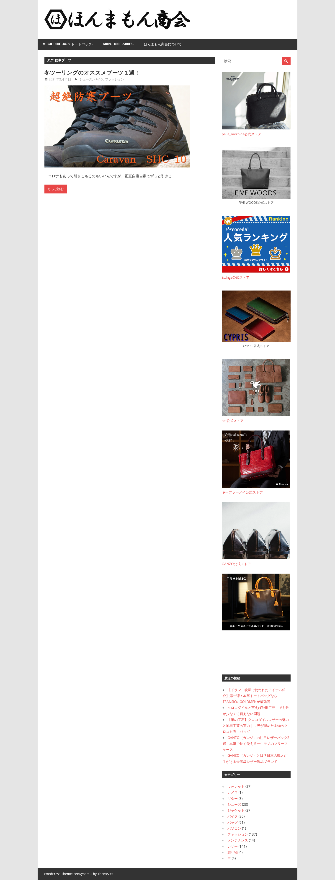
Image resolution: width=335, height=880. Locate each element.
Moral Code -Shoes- (118, 44)
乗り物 (232, 852)
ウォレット (236, 786)
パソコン (234, 828)
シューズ (86, 79)
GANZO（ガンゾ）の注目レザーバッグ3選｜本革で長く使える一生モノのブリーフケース (256, 743)
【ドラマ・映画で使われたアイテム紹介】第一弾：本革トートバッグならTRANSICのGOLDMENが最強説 (254, 695)
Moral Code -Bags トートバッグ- (68, 44)
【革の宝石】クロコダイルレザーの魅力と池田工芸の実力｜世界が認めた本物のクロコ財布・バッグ (256, 725)
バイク (98, 79)
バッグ (232, 822)
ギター (232, 798)
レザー (232, 846)
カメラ (232, 792)
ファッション (114, 79)
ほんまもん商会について (163, 44)
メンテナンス (237, 840)
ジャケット (236, 810)
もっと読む (56, 189)
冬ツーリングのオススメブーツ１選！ (92, 72)
